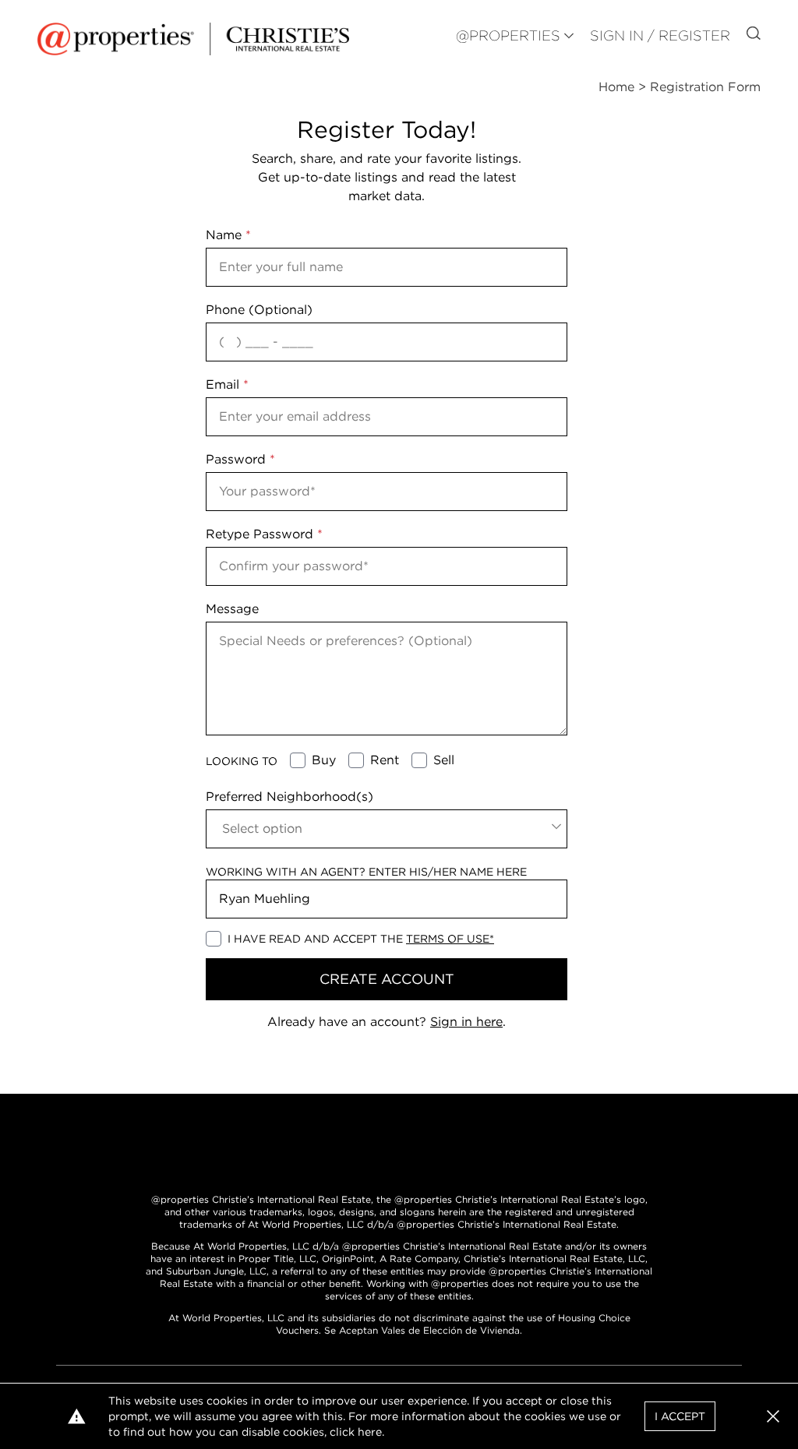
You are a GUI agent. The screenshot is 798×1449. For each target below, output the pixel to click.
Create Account (387, 979)
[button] (773, 1416)
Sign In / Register (660, 35)
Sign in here (466, 1021)
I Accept (680, 1416)
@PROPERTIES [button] (508, 35)
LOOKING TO (241, 761)
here (370, 1432)
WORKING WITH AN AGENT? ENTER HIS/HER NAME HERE (366, 872)
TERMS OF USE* (450, 939)
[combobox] (386, 828)
